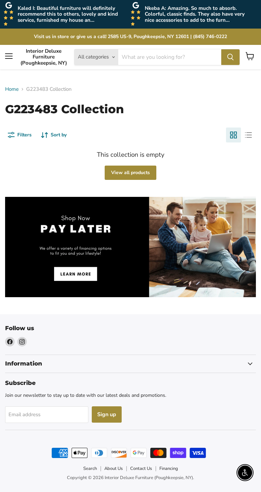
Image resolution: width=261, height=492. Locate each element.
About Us (113, 468)
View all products (130, 172)
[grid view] (233, 135)
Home (12, 89)
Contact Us (141, 468)
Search (90, 468)
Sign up (106, 414)
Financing (168, 468)
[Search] (230, 57)
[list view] (248, 135)
